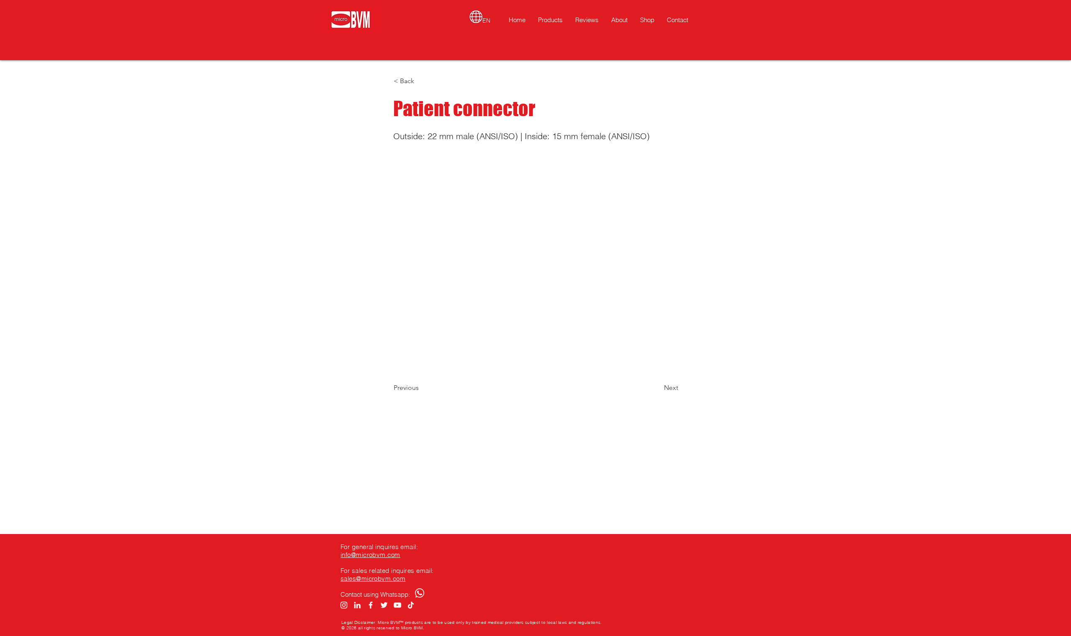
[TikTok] (410, 605)
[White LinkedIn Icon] (357, 605)
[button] (421, 81)
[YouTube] (397, 605)
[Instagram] (343, 605)
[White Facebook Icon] (370, 605)
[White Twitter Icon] (384, 605)
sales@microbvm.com (373, 579)
